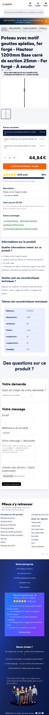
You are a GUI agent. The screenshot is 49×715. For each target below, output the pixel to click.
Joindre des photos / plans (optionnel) (18, 469)
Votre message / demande (18, 440)
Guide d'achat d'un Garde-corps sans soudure (24, 668)
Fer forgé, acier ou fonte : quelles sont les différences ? (24, 653)
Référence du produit (15, 428)
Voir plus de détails (11, 195)
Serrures (4, 538)
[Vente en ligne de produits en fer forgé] (7, 3)
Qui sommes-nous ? (24, 573)
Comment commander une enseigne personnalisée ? (24, 659)
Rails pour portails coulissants (11, 532)
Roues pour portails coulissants (12, 535)
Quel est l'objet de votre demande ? (24, 390)
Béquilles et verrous (8, 518)
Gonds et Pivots (6, 521)
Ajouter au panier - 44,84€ (25, 166)
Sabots (3, 542)
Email (5, 415)
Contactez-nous (24, 582)
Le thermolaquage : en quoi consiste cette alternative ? (24, 664)
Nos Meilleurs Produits (24, 569)
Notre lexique (24, 587)
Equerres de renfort (8, 545)
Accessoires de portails (12, 514)
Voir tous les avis (24, 632)
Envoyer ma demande (11, 484)
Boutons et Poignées (8, 525)
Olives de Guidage (7, 528)
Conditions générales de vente (24, 578)
